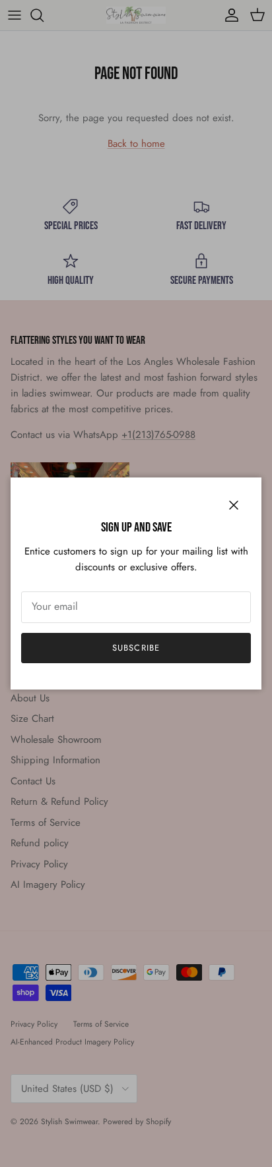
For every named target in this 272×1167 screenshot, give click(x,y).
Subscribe (135, 647)
